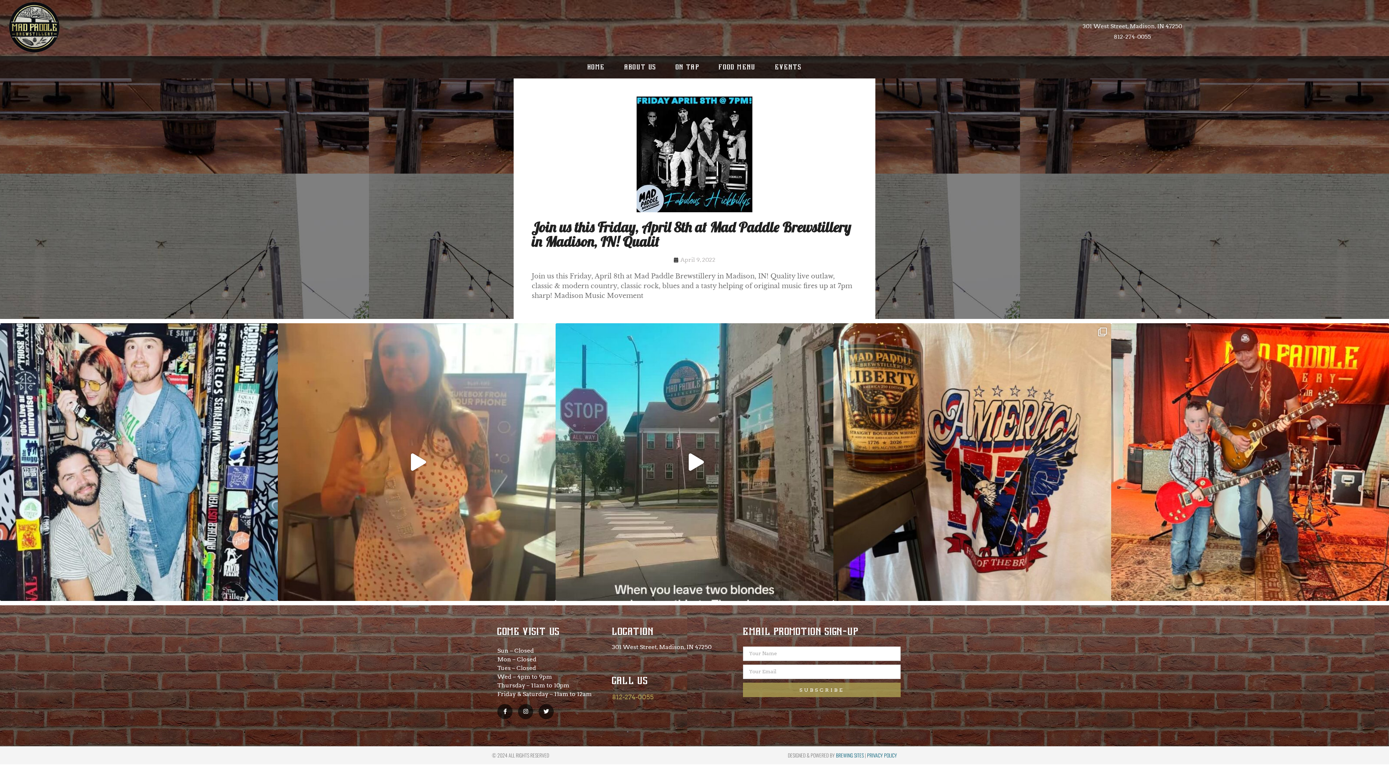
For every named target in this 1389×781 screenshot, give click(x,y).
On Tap (688, 67)
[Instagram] (525, 711)
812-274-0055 (633, 697)
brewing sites (850, 755)
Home (596, 67)
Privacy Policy (882, 755)
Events (788, 67)
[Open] (139, 462)
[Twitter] (546, 711)
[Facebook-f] (505, 711)
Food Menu (737, 67)
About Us (640, 67)
